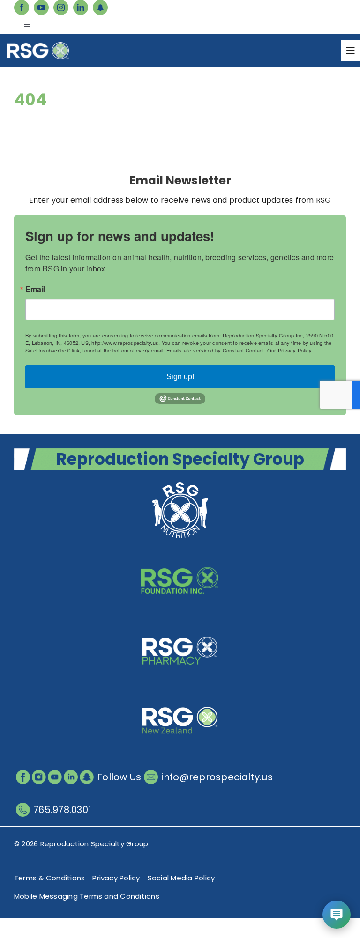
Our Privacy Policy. (290, 350)
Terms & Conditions (49, 878)
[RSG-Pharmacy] (180, 623)
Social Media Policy (181, 878)
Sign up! (180, 377)
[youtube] (41, 7)
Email (35, 289)
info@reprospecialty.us (217, 777)
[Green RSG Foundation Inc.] (180, 553)
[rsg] (38, 45)
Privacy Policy (116, 878)
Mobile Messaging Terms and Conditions (86, 896)
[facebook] (21, 7)
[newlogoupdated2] (180, 483)
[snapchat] (100, 7)
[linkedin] (80, 7)
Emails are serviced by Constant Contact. (216, 350)
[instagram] (60, 7)
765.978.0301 (62, 809)
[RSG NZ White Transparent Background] (180, 694)
